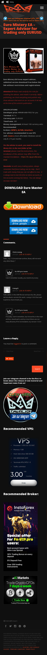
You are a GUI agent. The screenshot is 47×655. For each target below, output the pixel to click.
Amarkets (28, 130)
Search (37, 369)
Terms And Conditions (17, 649)
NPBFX (14, 130)
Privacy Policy (30, 649)
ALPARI (21, 130)
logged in (17, 344)
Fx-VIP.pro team (21, 271)
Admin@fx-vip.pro (11, 621)
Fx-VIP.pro (26, 647)
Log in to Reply (25, 254)
